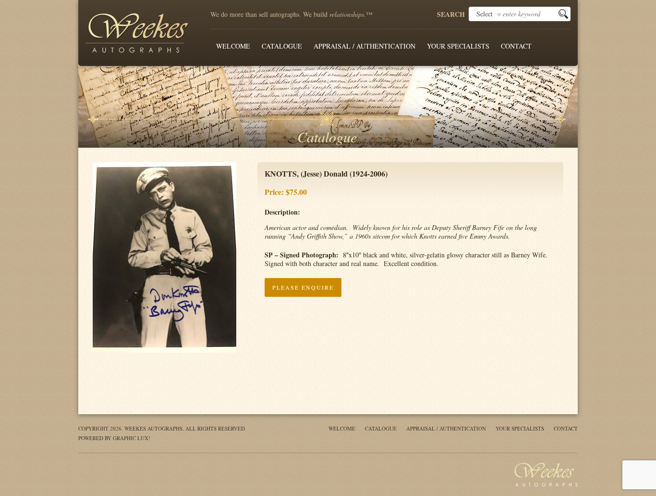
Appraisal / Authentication (364, 46)
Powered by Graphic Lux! (114, 438)
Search (451, 14)
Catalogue (282, 46)
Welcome (233, 46)
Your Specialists (458, 46)
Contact (516, 46)
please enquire (303, 287)
